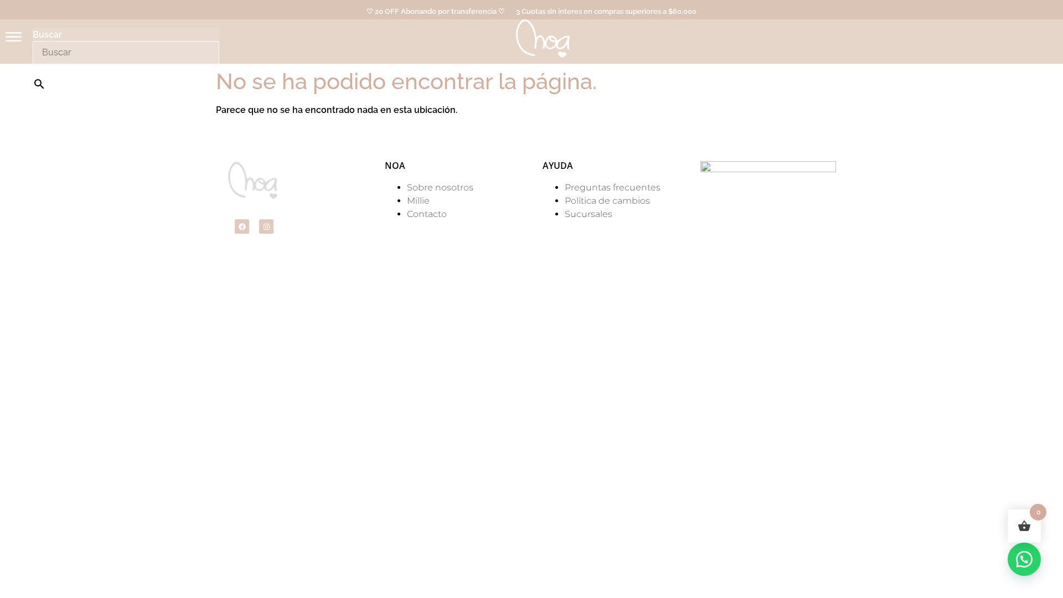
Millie (418, 200)
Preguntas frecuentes (612, 187)
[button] (1024, 559)
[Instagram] (266, 226)
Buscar (47, 34)
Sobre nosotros (440, 187)
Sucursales (588, 214)
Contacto (427, 214)
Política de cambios (607, 200)
